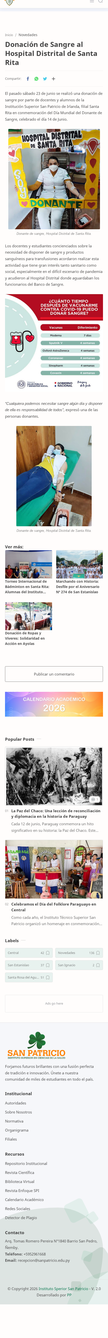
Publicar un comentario (54, 674)
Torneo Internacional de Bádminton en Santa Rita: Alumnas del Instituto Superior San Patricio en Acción (27, 586)
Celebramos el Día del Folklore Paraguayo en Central (53, 907)
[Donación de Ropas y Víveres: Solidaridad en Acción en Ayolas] (28, 616)
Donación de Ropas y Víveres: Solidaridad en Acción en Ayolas (25, 638)
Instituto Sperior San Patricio (63, 1288)
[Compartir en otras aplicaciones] (53, 79)
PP (69, 1294)
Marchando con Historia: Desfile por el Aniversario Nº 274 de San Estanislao (77, 586)
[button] (28, 79)
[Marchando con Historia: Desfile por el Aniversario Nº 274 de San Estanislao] (79, 564)
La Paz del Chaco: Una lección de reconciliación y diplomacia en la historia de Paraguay (55, 813)
